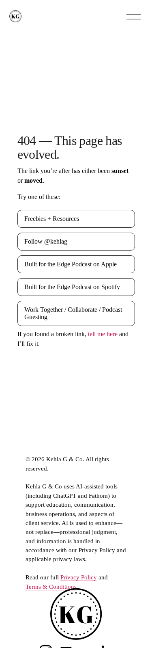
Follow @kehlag (45, 241)
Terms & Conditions (51, 586)
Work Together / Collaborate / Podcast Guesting (73, 313)
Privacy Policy (78, 577)
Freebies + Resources (51, 218)
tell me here (103, 333)
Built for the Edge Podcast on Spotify (72, 286)
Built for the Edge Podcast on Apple (70, 264)
